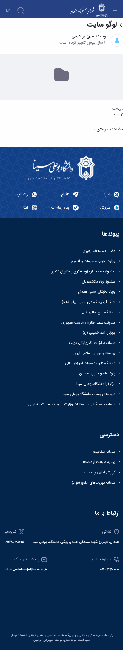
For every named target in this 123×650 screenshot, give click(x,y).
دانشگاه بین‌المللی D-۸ (98, 312)
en (8, 10)
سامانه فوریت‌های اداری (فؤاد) (93, 483)
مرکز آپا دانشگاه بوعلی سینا (95, 384)
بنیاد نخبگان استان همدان (96, 292)
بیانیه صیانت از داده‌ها (99, 462)
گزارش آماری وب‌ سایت (98, 473)
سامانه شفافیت (104, 452)
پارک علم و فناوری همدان (97, 373)
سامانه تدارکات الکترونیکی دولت (92, 343)
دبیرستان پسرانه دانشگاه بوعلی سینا (89, 394)
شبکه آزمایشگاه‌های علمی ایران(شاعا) (88, 302)
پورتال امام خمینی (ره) (99, 333)
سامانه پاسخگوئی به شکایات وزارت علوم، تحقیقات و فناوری (71, 404)
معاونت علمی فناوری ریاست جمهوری (88, 323)
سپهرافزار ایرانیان (43, 640)
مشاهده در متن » (108, 130)
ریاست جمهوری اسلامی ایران (94, 353)
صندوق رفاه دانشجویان (98, 282)
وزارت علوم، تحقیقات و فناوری (93, 261)
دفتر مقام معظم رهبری (99, 251)
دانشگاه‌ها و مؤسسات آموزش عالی (90, 363)
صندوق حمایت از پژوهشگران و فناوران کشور (83, 271)
